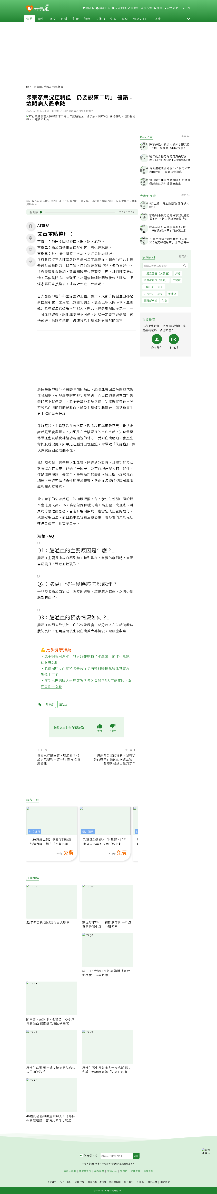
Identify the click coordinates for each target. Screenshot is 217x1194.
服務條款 (92, 1182)
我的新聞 (172, 8)
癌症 (157, 18)
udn (29, 87)
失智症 (177, 280)
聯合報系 (129, 1182)
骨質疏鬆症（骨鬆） (156, 280)
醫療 (52, 18)
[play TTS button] (41, 212)
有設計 (134, 8)
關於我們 (152, 1182)
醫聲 (125, 18)
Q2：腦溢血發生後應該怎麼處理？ (77, 583)
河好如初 (120, 8)
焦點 (29, 18)
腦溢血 (99, 259)
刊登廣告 (52, 1182)
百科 (64, 18)
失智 (113, 18)
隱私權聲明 (115, 1182)
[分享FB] (30, 226)
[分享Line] (30, 238)
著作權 (103, 1182)
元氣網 (38, 87)
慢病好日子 (141, 18)
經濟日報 (104, 8)
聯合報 (90, 8)
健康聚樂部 (85, 1171)
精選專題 (99, 1171)
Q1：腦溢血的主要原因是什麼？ (74, 550)
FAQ (62, 1182)
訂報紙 (140, 1182)
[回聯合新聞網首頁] (29, 8)
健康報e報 (90, 1155)
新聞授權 (79, 1182)
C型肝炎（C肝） (154, 293)
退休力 (100, 18)
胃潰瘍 (172, 293)
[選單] (189, 8)
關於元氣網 (70, 1171)
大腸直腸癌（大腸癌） (157, 273)
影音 (75, 18)
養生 (41, 18)
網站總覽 (165, 1182)
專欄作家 (148, 1171)
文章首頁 (135, 1171)
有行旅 (147, 8)
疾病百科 (112, 1171)
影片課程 (34, 832)
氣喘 (164, 300)
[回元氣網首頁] (41, 8)
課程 (87, 18)
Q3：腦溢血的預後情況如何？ (72, 617)
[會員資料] (183, 8)
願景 (159, 8)
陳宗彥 (67, 259)
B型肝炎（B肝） (154, 287)
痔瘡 (178, 273)
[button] (188, 18)
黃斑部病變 (150, 300)
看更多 (185, 136)
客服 (69, 1182)
